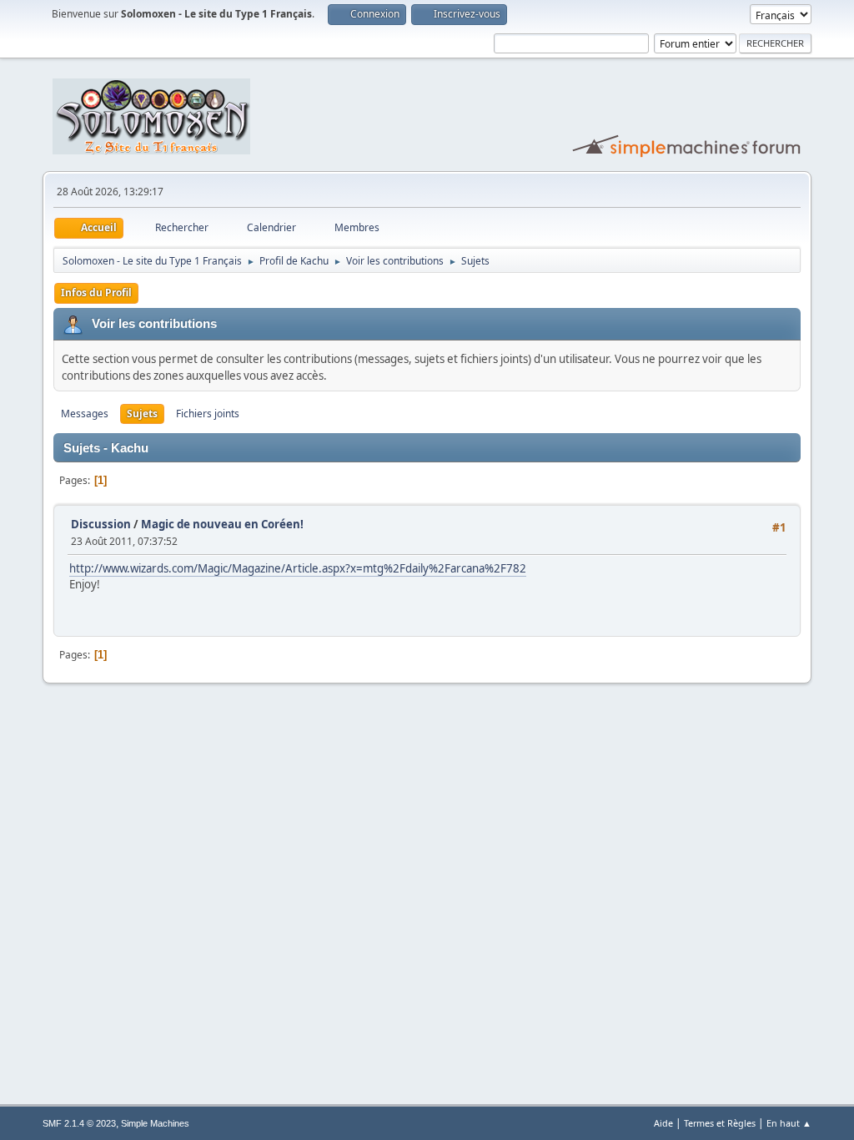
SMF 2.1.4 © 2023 (79, 1123)
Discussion (101, 524)
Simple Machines (155, 1123)
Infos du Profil (96, 292)
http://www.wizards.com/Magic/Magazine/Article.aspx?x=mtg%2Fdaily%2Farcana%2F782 (297, 568)
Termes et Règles (720, 1123)
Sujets (142, 413)
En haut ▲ (788, 1123)
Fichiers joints (207, 413)
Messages (84, 413)
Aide (663, 1123)
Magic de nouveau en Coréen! (222, 524)
